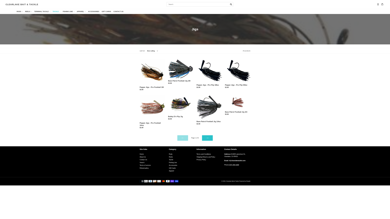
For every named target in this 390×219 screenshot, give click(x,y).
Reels (171, 157)
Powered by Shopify (244, 181)
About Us (143, 157)
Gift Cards (172, 168)
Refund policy (144, 168)
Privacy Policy (201, 159)
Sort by (142, 51)
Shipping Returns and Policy (206, 157)
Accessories (173, 165)
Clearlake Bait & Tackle (22, 4)
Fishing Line (173, 162)
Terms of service (145, 165)
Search (142, 162)
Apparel (171, 171)
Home (142, 154)
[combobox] (200, 4)
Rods (170, 154)
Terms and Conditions (204, 154)
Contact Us (143, 159)
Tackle (171, 159)
